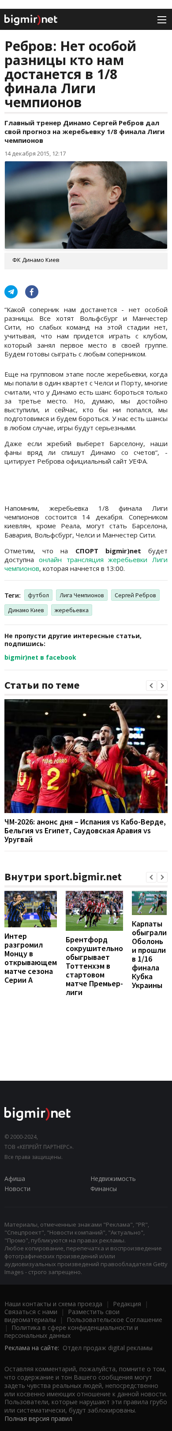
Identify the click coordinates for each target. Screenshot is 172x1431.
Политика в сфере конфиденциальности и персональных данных (71, 1331)
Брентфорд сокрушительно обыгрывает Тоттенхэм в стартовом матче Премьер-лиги (94, 965)
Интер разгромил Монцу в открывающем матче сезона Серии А (30, 958)
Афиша (14, 1178)
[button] (151, 685)
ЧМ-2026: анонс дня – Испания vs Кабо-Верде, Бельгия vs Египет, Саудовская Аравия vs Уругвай (85, 830)
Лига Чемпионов (82, 595)
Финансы (103, 1188)
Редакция (127, 1304)
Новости (17, 1188)
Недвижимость (113, 1178)
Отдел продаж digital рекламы (108, 1348)
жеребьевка (72, 610)
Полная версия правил (38, 1418)
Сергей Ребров (135, 595)
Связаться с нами (30, 1312)
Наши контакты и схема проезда (53, 1304)
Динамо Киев (26, 610)
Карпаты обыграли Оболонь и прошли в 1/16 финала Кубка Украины (149, 954)
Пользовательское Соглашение (114, 1319)
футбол (38, 595)
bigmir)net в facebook (40, 657)
